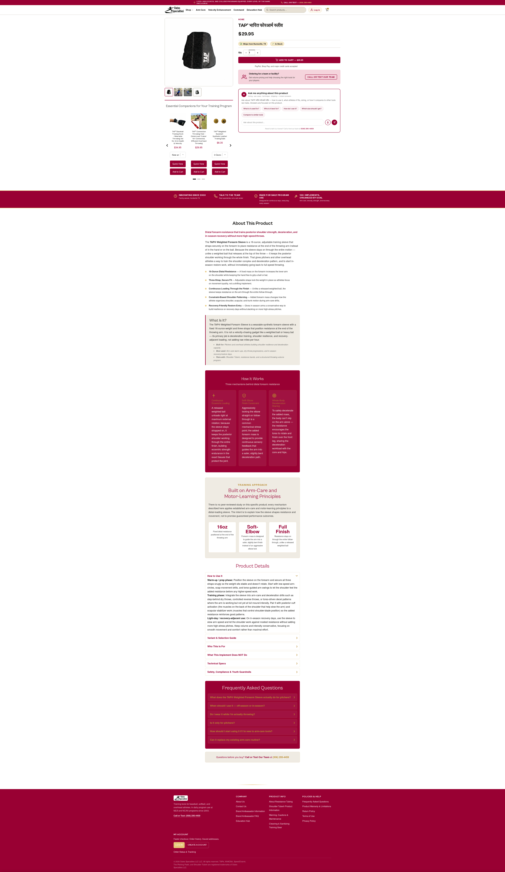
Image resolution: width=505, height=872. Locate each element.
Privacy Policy (309, 820)
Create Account (197, 845)
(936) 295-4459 (307, 129)
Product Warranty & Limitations (316, 806)
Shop (188, 9)
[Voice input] (328, 122)
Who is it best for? (271, 109)
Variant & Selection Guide (221, 638)
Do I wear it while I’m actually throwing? (232, 714)
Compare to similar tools (253, 115)
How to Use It (214, 576)
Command (239, 9)
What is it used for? (251, 109)
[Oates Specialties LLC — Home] (174, 10)
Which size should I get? (312, 109)
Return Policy (308, 811)
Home (241, 19)
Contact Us (241, 806)
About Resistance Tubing (281, 801)
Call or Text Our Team (321, 77)
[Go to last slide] (167, 145)
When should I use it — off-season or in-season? (237, 705)
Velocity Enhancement (219, 9)
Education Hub (254, 9)
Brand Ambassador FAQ (247, 816)
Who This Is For (216, 646)
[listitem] (169, 92)
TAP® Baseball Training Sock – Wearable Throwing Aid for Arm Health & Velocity (178, 137)
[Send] (334, 122)
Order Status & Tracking (185, 851)
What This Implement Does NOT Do (227, 655)
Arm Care (201, 9)
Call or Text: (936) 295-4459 (187, 815)
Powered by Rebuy (198, 182)
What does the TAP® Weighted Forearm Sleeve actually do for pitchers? (250, 697)
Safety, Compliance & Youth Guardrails (229, 672)
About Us (240, 801)
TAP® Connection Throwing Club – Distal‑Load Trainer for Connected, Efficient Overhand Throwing (199, 137)
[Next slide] (230, 145)
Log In (179, 845)
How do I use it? (290, 109)
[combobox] (286, 10)
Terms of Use (308, 816)
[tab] (194, 179)
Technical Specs (216, 663)
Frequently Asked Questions (315, 801)
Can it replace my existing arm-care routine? (235, 739)
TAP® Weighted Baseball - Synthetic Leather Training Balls (220, 135)
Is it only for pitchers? (222, 722)
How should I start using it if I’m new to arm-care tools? (241, 731)
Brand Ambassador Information (250, 811)
